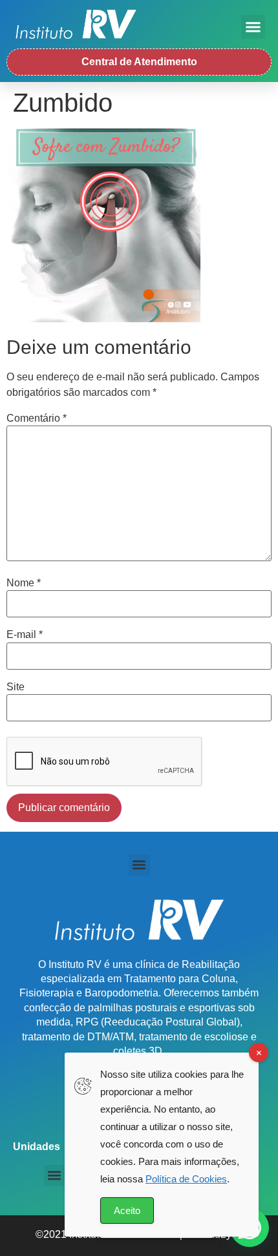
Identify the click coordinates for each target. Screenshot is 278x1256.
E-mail (24, 635)
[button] (253, 27)
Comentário (36, 418)
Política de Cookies (186, 1178)
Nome (23, 583)
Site (15, 687)
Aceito (127, 1210)
